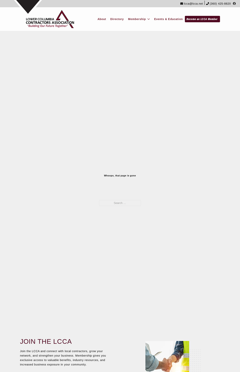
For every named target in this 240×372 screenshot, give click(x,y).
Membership (137, 19)
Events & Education (168, 19)
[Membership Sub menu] (148, 19)
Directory (117, 19)
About (102, 19)
